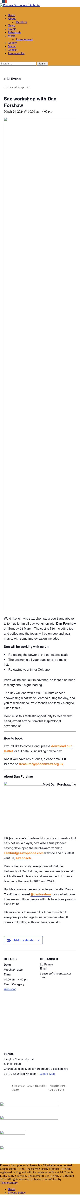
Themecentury (8, 1182)
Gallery (12, 42)
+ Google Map (46, 1074)
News (11, 25)
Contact (12, 49)
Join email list (16, 53)
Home (11, 15)
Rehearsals (14, 32)
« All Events (12, 78)
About (12, 18)
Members (21, 22)
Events (12, 29)
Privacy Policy (17, 1192)
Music (11, 36)
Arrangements (24, 39)
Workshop (10, 989)
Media (12, 46)
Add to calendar (24, 940)
